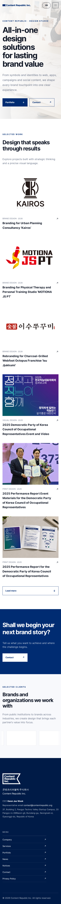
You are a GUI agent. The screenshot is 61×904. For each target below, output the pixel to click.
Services (24, 846)
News (24, 859)
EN (46, 5)
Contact (41, 102)
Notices (24, 865)
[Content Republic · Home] (17, 5)
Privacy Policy (24, 878)
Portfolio (15, 102)
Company (24, 839)
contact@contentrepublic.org (38, 805)
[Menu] (55, 5)
